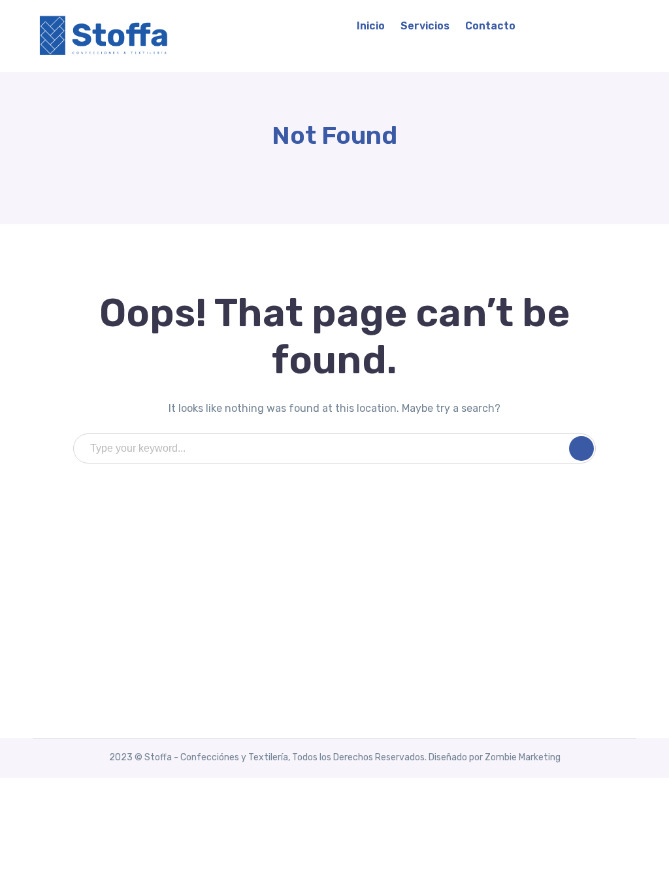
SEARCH (581, 448)
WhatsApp (587, 25)
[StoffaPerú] (105, 35)
